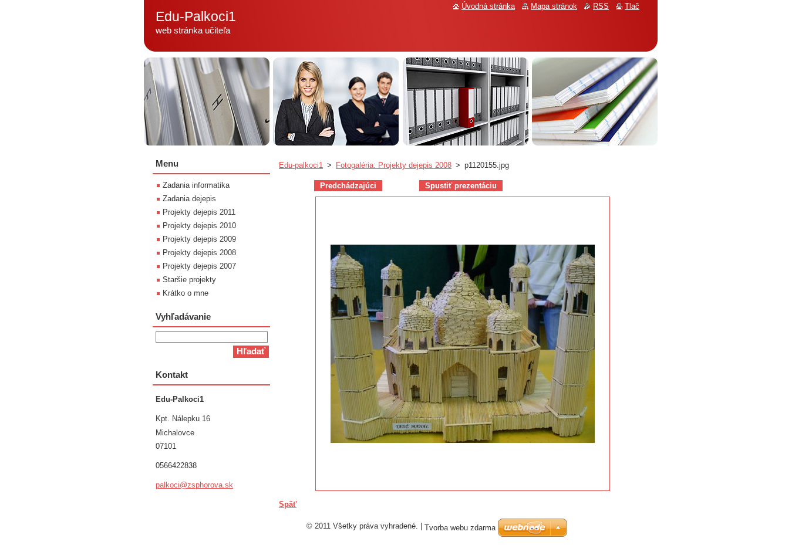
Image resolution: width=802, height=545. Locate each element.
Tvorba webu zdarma (460, 527)
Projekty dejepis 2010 (199, 225)
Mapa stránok (554, 6)
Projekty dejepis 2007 (199, 266)
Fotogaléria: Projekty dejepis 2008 (393, 165)
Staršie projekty (189, 279)
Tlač (632, 6)
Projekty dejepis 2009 (199, 239)
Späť (287, 504)
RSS (601, 6)
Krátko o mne (185, 293)
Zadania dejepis (189, 198)
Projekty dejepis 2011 (199, 212)
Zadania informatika (196, 185)
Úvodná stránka (488, 6)
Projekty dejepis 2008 (199, 252)
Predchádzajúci (348, 185)
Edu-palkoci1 (301, 165)
